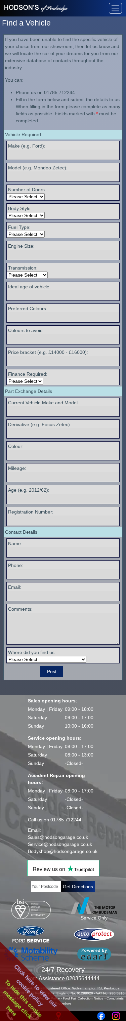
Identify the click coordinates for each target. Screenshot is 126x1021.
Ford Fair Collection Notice (83, 998)
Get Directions (78, 886)
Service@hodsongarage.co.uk (60, 844)
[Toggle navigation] (115, 8)
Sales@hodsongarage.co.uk (58, 837)
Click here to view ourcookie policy (36, 986)
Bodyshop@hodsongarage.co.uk (62, 851)
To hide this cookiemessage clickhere (23, 999)
